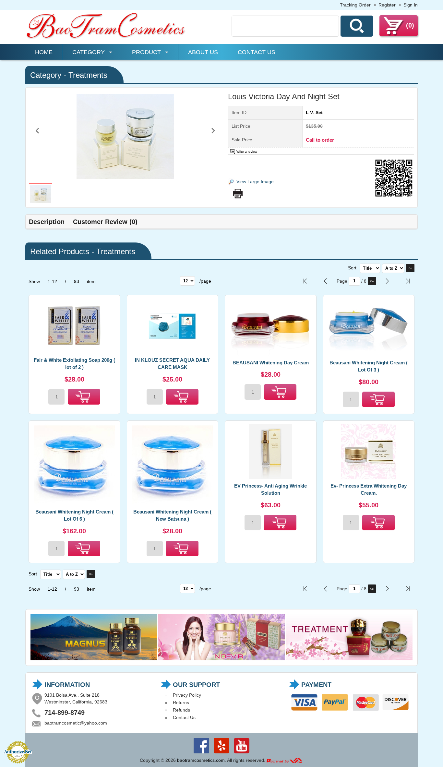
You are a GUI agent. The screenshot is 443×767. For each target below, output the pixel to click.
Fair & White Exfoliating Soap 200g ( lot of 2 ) (74, 363)
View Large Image (255, 181)
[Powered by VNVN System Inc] (284, 760)
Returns (181, 702)
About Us (203, 52)
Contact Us (256, 52)
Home (44, 52)
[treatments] (349, 658)
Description (47, 221)
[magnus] (93, 658)
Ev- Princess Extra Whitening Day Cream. (368, 489)
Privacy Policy (187, 695)
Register (387, 4)
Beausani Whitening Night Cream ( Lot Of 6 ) (74, 515)
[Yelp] (221, 753)
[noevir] (221, 658)
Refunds (181, 710)
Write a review (246, 151)
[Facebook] (201, 753)
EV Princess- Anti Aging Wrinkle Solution (270, 489)
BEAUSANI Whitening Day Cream (271, 362)
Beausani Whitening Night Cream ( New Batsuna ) (172, 515)
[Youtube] (241, 753)
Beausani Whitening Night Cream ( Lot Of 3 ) (368, 366)
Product (146, 52)
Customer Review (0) (105, 221)
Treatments (87, 75)
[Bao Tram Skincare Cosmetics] (106, 38)
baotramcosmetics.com (201, 760)
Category (88, 52)
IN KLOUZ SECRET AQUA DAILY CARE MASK (172, 363)
